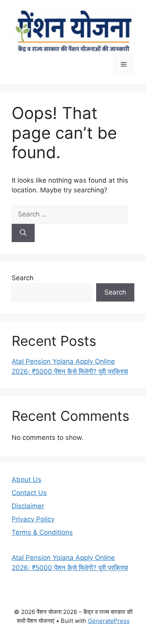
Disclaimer (28, 506)
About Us (26, 479)
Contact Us (29, 493)
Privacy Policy (33, 519)
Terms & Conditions (42, 532)
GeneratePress (109, 620)
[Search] (23, 233)
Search (22, 278)
